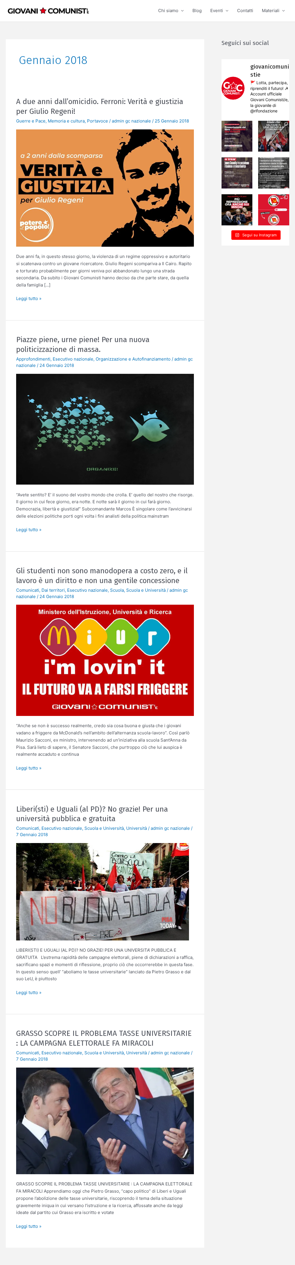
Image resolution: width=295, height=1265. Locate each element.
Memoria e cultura (66, 121)
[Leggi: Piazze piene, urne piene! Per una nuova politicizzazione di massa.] (105, 428)
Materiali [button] (270, 10)
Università (136, 828)
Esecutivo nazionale (73, 359)
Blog (197, 10)
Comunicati (27, 590)
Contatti (245, 10)
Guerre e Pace (31, 121)
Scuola (117, 590)
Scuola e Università (146, 590)
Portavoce (97, 121)
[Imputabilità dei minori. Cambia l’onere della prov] (237, 209)
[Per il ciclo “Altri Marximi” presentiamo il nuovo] (237, 136)
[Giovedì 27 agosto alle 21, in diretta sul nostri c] (237, 172)
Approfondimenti (33, 359)
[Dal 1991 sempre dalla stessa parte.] (273, 209)
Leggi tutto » (28, 298)
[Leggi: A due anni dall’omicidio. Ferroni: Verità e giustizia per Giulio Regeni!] (105, 187)
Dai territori (53, 590)
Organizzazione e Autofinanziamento (133, 359)
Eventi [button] (216, 10)
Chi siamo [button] (168, 10)
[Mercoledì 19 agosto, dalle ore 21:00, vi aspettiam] (273, 172)
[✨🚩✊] (273, 136)
